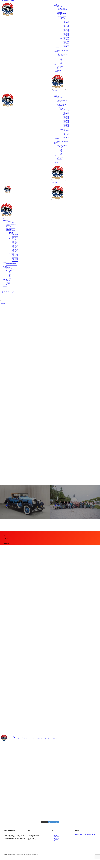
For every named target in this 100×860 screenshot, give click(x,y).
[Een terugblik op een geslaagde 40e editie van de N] (62, 747)
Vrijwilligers (3, 297)
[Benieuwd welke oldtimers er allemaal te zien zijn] (62, 801)
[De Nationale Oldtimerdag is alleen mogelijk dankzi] (13, 768)
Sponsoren (2, 303)
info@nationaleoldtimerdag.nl (7, 292)
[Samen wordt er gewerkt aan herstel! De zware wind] (87, 806)
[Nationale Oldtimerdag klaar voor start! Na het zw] (13, 807)
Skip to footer (10, 0)
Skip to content (3, 0)
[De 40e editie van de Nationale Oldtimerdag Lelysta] (38, 748)
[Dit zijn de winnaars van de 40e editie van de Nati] (87, 752)
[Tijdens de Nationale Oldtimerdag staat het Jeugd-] (38, 806)
